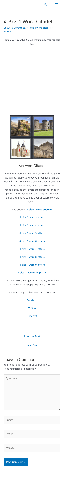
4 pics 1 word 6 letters (32, 241)
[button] (45, 4)
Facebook (32, 300)
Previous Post (32, 336)
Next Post (32, 345)
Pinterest (32, 316)
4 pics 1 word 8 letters (32, 257)
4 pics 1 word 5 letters (32, 233)
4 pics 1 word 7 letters (32, 249)
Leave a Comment (14, 27)
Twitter (32, 308)
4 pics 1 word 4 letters (32, 225)
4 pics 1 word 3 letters (32, 217)
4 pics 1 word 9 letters (32, 264)
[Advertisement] (32, 82)
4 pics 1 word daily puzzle (32, 272)
